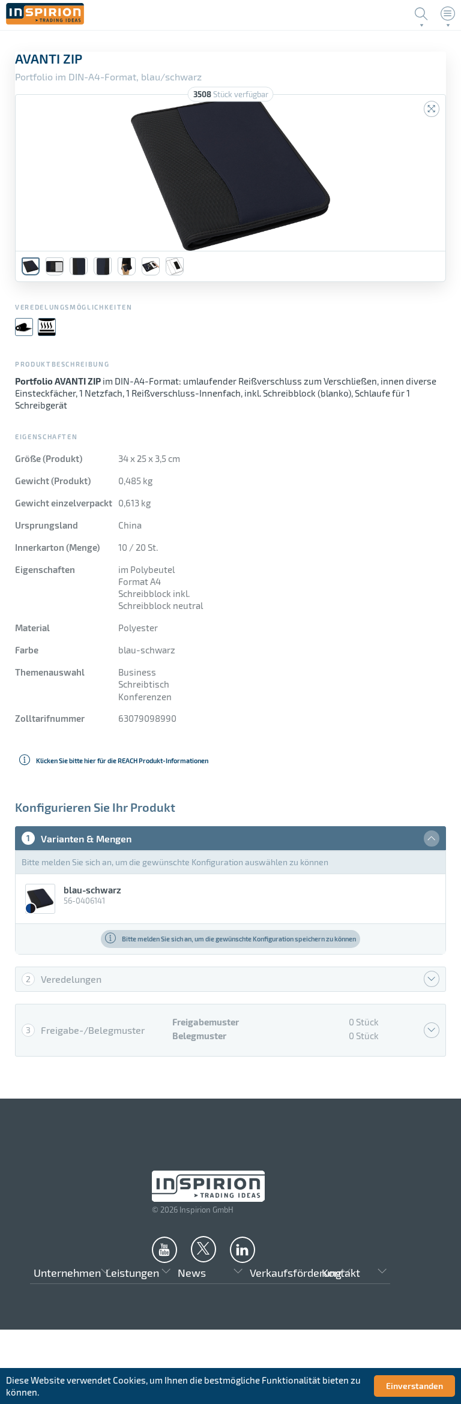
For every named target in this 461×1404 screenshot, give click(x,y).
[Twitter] (203, 1248)
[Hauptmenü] (448, 14)
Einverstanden (414, 1386)
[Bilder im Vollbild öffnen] (431, 109)
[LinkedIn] (242, 1249)
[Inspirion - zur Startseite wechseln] (45, 21)
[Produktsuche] (421, 14)
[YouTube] (164, 1249)
